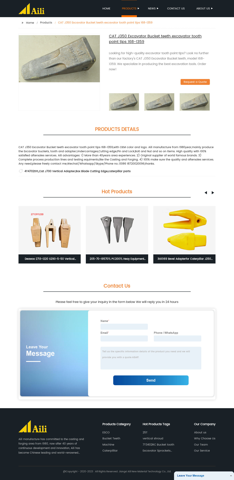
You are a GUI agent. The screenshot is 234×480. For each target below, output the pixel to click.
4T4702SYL (31, 171)
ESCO (106, 432)
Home (106, 8)
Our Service (202, 450)
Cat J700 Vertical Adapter (57, 171)
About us (203, 8)
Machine (108, 445)
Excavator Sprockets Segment (156, 451)
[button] (206, 192)
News (152, 8)
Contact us (176, 8)
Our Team (201, 444)
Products (129, 8)
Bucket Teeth (111, 438)
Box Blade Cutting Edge (92, 171)
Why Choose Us (204, 438)
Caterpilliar (110, 451)
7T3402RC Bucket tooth (158, 445)
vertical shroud (153, 438)
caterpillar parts (119, 171)
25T (145, 432)
